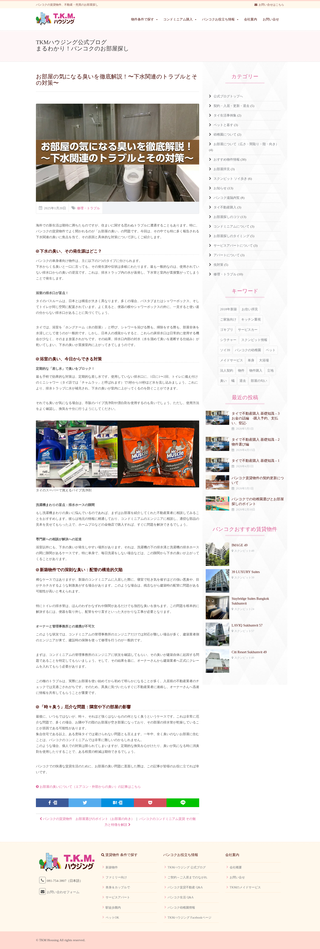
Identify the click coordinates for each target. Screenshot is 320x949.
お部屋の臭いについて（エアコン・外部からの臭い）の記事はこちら (90, 786)
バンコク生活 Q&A (181, 897)
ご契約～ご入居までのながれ (187, 877)
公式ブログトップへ (228, 96)
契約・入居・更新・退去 (231, 106)
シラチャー (228, 340)
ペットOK (112, 917)
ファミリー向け (116, 877)
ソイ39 (225, 350)
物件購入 (255, 370)
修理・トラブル (88, 208)
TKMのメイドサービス (245, 887)
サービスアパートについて (233, 245)
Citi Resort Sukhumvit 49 (249, 652)
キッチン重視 (251, 319)
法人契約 (226, 370)
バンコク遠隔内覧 (227, 197)
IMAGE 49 (240, 545)
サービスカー (248, 329)
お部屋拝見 (222, 169)
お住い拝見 (250, 309)
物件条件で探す (142, 19)
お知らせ (220, 188)
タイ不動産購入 (225, 207)
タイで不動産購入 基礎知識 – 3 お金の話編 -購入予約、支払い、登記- (257, 418)
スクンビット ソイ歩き (230, 178)
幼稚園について (225, 134)
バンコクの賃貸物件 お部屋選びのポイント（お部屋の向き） (88, 819)
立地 (270, 370)
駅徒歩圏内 (113, 907)
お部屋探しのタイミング (231, 236)
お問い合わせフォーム (63, 892)
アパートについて (227, 255)
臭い (223, 380)
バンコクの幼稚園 (248, 350)
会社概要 (236, 867)
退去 (242, 380)
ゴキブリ (226, 329)
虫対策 (218, 264)
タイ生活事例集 (225, 115)
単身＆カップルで (118, 887)
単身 (251, 360)
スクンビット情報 (254, 340)
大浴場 (264, 360)
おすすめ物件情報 (227, 159)
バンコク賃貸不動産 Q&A (185, 887)
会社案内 (250, 19)
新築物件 (112, 867)
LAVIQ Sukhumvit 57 (247, 625)
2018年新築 (228, 309)
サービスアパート (118, 897)
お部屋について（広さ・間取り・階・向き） (246, 144)
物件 (241, 370)
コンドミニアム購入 (178, 19)
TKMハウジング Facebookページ (189, 917)
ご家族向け (228, 319)
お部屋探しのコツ (227, 217)
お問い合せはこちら (271, 4)
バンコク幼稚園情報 (181, 907)
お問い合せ (271, 19)
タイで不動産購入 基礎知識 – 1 (256, 460)
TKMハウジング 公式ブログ (187, 867)
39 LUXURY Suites (246, 572)
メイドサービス (231, 360)
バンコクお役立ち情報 (218, 19)
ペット (271, 350)
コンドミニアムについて (231, 226)
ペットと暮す (223, 125)
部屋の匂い (259, 380)
